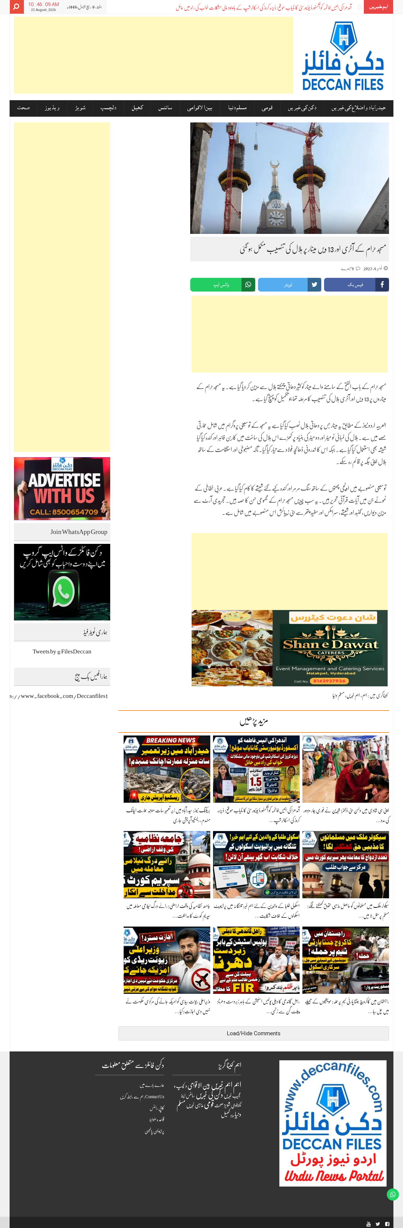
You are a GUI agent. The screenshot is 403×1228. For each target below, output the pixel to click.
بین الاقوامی (199, 108)
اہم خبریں (353, 695)
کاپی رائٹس (157, 1108)
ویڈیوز (52, 108)
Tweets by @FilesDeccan (62, 651)
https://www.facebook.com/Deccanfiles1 (53, 695)
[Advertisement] (153, 55)
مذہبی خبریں (194, 1105)
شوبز (80, 108)
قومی (267, 108)
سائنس (165, 108)
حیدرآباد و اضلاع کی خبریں (359, 108)
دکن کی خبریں (302, 108)
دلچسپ (108, 108)
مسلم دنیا (237, 108)
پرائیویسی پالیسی (154, 1131)
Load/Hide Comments (253, 1033)
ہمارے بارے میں (152, 1085)
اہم (364, 695)
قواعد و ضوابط (156, 1120)
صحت (23, 108)
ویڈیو (232, 1115)
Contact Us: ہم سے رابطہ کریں (142, 1097)
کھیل (137, 108)
